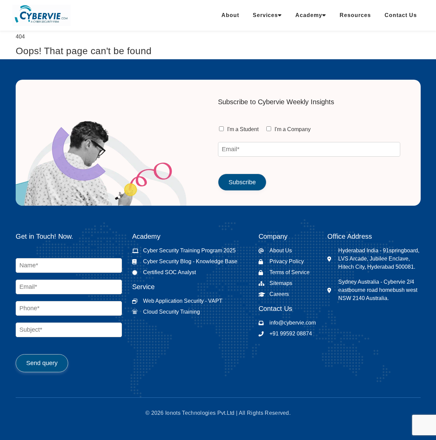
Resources (355, 15)
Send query (42, 363)
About (230, 15)
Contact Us (401, 15)
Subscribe (242, 182)
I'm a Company (293, 129)
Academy (308, 15)
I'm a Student (243, 129)
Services (265, 15)
